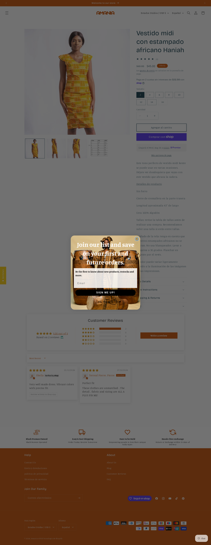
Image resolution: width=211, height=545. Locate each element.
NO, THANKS (105, 302)
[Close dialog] (137, 239)
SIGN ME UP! (105, 292)
